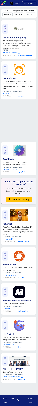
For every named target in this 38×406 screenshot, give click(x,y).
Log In (17, 3)
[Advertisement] (19, 120)
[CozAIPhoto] (19, 150)
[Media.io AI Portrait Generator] (18, 292)
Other (6, 50)
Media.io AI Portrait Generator (17, 300)
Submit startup (29, 3)
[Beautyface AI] (18, 69)
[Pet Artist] (19, 215)
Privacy (31, 398)
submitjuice (22, 379)
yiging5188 (21, 172)
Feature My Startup (20, 199)
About (5, 398)
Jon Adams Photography (14, 37)
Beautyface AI (9, 78)
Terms (5, 402)
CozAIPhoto (8, 159)
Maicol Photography (13, 368)
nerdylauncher (23, 311)
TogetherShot (9, 264)
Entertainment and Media (13, 374)
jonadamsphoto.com (25, 55)
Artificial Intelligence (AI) (13, 91)
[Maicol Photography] (19, 360)
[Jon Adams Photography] (18, 28)
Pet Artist (7, 223)
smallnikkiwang (23, 241)
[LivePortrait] (18, 325)
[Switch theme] (11, 3)
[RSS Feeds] (18, 400)
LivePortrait (8, 334)
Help (12, 398)
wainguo (21, 96)
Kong (19, 347)
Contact (31, 402)
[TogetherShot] (18, 256)
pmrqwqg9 (21, 277)
